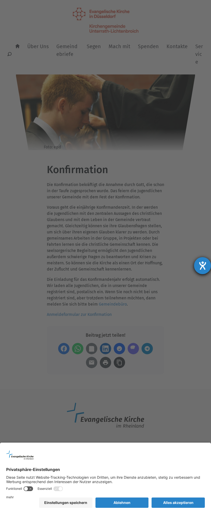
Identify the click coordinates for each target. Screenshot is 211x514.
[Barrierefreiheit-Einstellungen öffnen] (202, 265)
